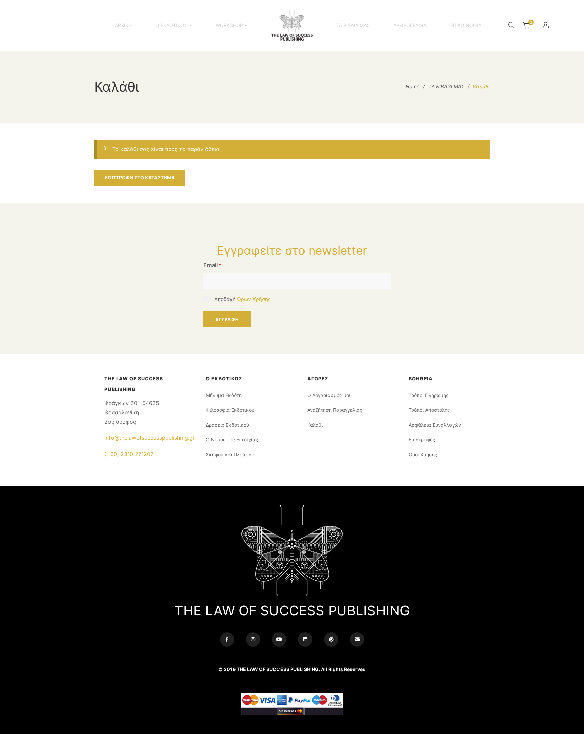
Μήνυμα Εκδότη (224, 395)
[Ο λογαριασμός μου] (546, 25)
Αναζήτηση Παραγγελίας (334, 410)
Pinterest (331, 639)
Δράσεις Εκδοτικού (227, 425)
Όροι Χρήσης (423, 454)
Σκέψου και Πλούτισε (230, 454)
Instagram (253, 639)
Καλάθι (315, 425)
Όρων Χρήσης (254, 299)
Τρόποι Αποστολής (429, 410)
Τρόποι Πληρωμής (429, 395)
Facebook (227, 639)
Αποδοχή (242, 299)
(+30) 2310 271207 (128, 454)
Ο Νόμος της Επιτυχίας (232, 439)
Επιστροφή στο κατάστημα (140, 177)
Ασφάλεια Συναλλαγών (435, 425)
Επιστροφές (422, 439)
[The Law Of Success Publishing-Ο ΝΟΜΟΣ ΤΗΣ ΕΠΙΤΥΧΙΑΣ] (292, 25)
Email (212, 265)
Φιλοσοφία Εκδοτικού (230, 410)
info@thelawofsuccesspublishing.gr (149, 437)
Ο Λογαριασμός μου (329, 395)
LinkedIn (305, 639)
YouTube (279, 639)
